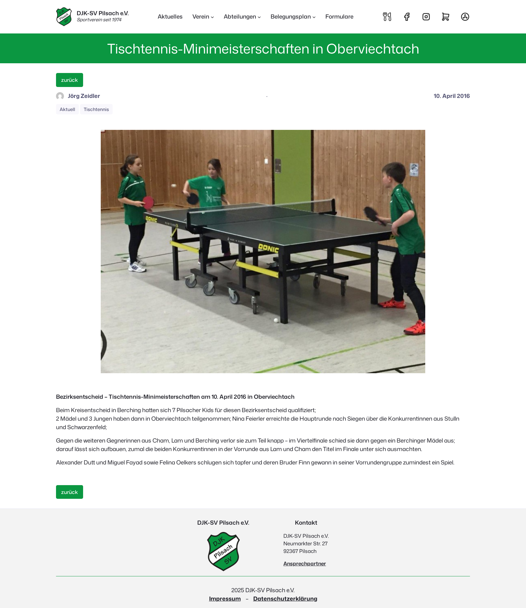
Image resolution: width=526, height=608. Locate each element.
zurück (69, 79)
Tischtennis (96, 109)
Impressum (225, 599)
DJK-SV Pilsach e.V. (103, 13)
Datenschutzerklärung (285, 599)
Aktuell (67, 109)
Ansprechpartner (304, 563)
